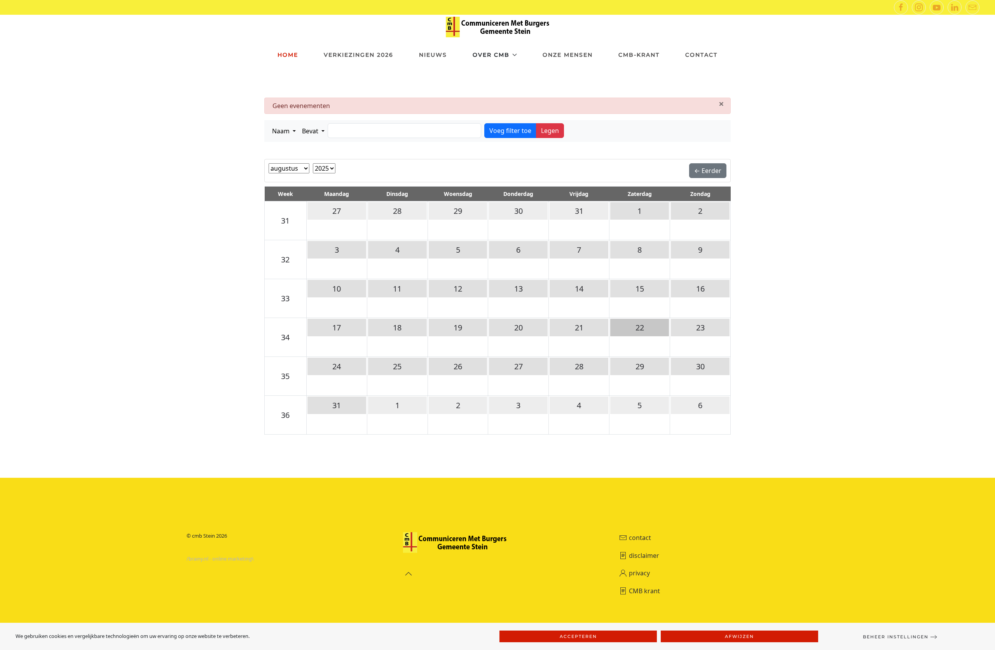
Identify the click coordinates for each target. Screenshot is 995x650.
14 (579, 288)
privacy (639, 573)
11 (397, 288)
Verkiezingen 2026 (358, 54)
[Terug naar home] (497, 27)
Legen (550, 130)
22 (639, 327)
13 (518, 288)
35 (285, 376)
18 (397, 327)
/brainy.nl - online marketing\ (220, 558)
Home (288, 54)
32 (285, 259)
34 (285, 337)
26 (458, 366)
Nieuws (433, 54)
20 (518, 327)
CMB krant (644, 591)
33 (285, 298)
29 (458, 211)
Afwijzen (739, 636)
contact (640, 537)
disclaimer (644, 555)
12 (458, 288)
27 (336, 211)
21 (579, 327)
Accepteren (578, 636)
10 (336, 288)
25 (397, 366)
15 (639, 288)
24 (336, 366)
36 (285, 415)
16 (700, 288)
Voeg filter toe (510, 130)
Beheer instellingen (896, 637)
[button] (284, 131)
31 (285, 220)
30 (518, 211)
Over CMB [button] (491, 54)
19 (458, 327)
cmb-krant (639, 54)
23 (700, 327)
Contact (701, 54)
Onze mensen (568, 54)
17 (336, 327)
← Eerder (707, 170)
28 (397, 211)
